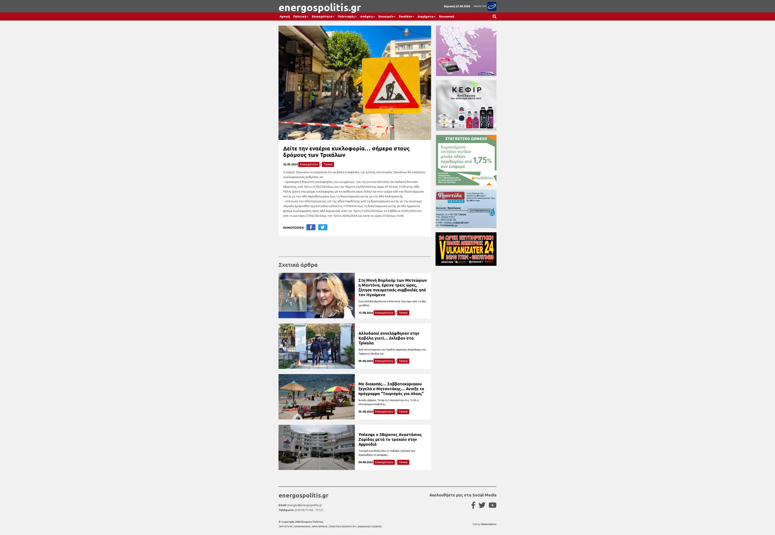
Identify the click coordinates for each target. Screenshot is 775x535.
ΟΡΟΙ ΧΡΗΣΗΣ (320, 526)
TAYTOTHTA (286, 526)
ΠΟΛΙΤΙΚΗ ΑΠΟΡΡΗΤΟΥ (342, 526)
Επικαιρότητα (322, 16)
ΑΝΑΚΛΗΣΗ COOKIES (370, 526)
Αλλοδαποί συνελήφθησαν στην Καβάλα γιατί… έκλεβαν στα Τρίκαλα (388, 338)
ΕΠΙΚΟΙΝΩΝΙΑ (302, 526)
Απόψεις (366, 16)
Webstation (488, 524)
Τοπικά (328, 164)
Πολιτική (299, 16)
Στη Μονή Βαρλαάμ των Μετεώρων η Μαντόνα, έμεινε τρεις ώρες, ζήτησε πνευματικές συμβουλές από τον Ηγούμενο (392, 287)
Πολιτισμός (346, 16)
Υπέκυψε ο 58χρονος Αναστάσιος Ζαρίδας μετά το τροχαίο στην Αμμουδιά (390, 439)
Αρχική (285, 16)
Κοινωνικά (446, 16)
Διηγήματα (426, 16)
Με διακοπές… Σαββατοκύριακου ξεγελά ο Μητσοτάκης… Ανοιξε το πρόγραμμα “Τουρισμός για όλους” (391, 389)
